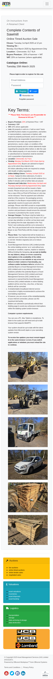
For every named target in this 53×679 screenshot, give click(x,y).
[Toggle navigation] (47, 4)
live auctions (13, 568)
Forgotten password (26, 99)
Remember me (27, 96)
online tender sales (16, 573)
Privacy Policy (28, 667)
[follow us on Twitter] (11, 673)
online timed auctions (17, 570)
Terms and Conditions (12, 667)
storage (11, 618)
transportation (14, 615)
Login (34, 91)
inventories (13, 594)
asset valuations (15, 592)
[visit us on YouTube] (6, 673)
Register (23, 91)
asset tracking (14, 599)
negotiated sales (15, 575)
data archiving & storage (18, 620)
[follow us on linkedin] (22, 673)
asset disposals (14, 596)
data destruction (15, 623)
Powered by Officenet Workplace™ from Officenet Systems (25, 662)
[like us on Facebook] (17, 673)
